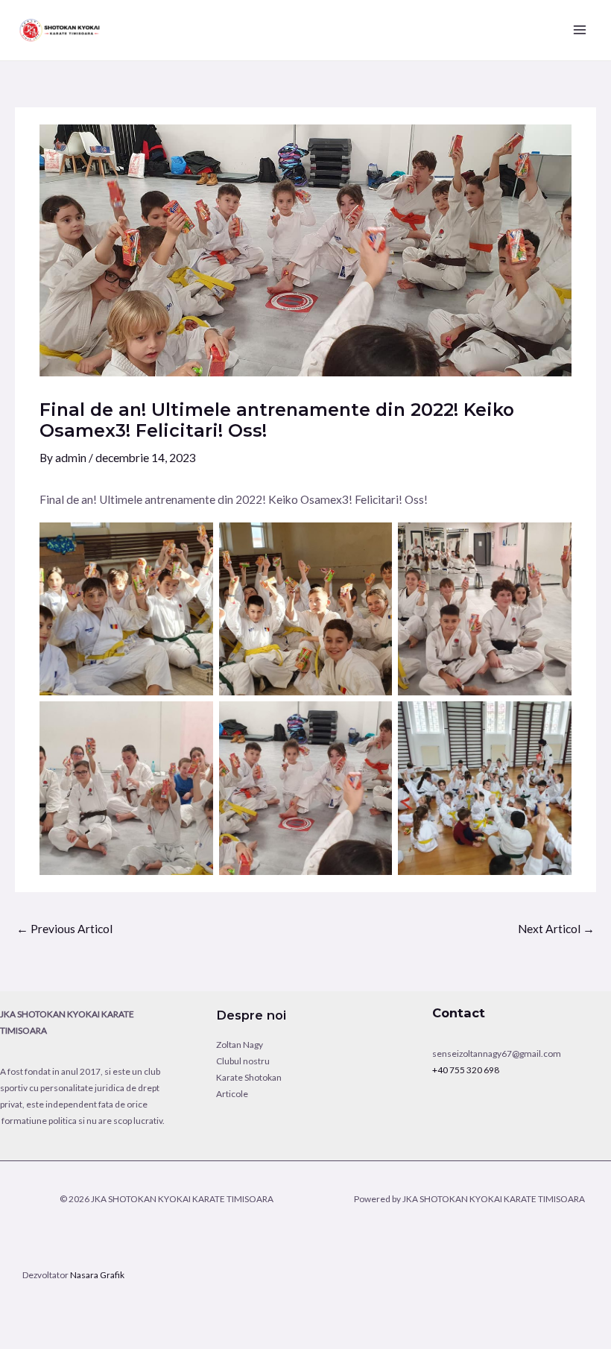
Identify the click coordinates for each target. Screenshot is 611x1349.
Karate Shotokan (249, 1077)
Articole (232, 1093)
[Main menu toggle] (580, 30)
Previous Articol (64, 928)
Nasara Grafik (97, 1274)
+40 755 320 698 (465, 1069)
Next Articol (556, 928)
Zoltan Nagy (239, 1044)
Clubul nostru (243, 1061)
